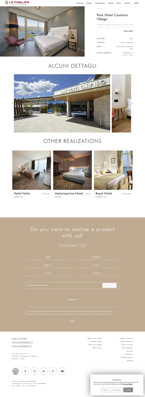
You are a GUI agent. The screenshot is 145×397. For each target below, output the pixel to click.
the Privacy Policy (105, 311)
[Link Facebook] (25, 371)
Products (89, 3)
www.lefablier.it (22, 346)
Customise (116, 390)
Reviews (127, 3)
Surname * (96, 257)
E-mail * (96, 265)
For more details (127, 384)
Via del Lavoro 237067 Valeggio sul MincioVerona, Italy (25, 356)
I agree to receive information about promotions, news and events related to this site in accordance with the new (71, 314)
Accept (128, 390)
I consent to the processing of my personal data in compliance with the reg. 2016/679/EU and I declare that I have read (70, 311)
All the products (127, 345)
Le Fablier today (96, 341)
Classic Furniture (127, 341)
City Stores (129, 354)
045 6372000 (19, 338)
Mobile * (48, 265)
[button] (119, 3)
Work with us (97, 348)
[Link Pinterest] (53, 371)
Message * (72, 299)
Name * (48, 257)
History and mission (94, 338)
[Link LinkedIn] (44, 371)
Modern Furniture (126, 338)
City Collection (100, 3)
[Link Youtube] (62, 371)
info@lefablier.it (22, 342)
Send (72, 320)
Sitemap (130, 361)
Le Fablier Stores (127, 357)
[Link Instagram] (34, 371)
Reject (105, 390)
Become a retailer (95, 345)
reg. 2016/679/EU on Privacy (105, 314)
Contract (110, 3)
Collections (80, 3)
